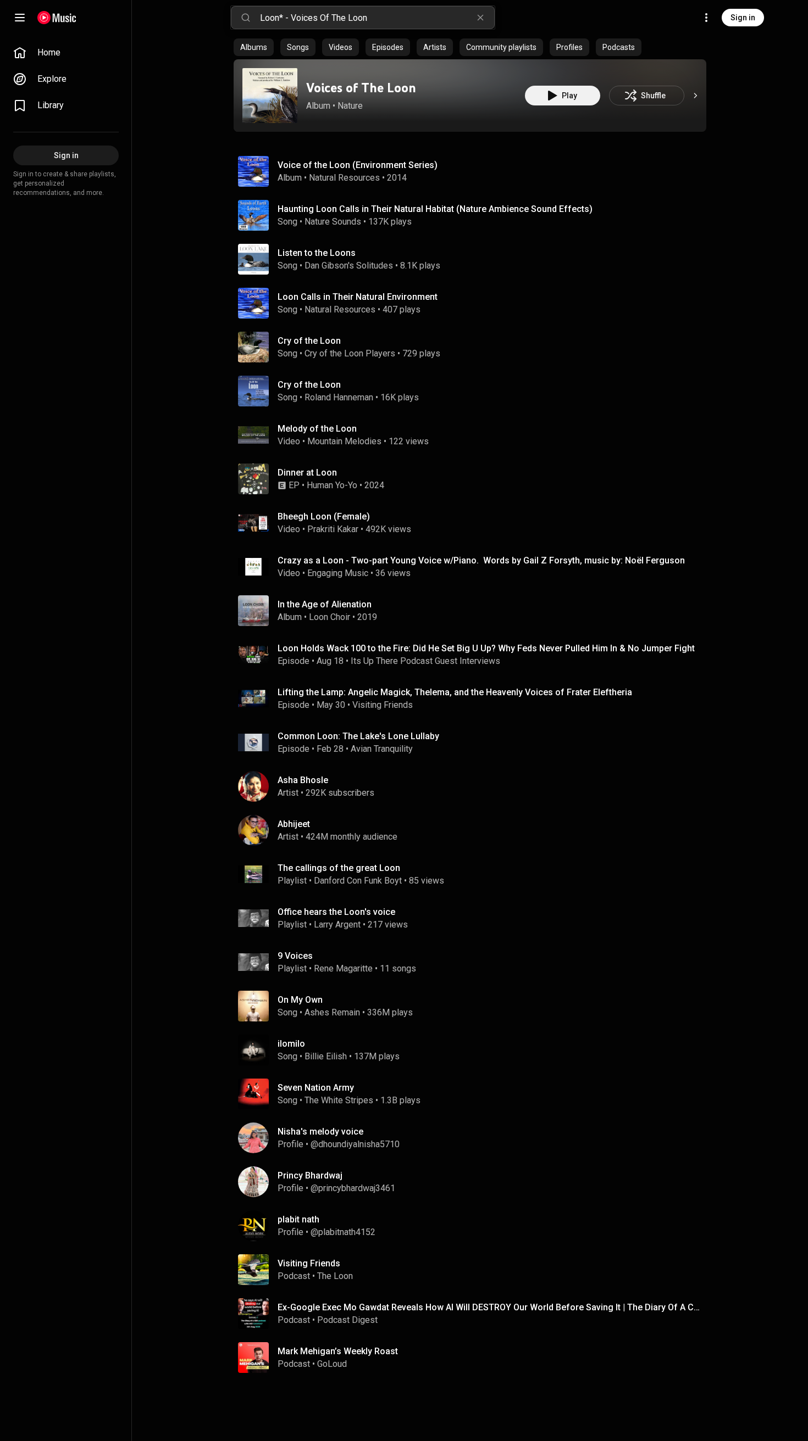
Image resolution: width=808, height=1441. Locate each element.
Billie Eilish (326, 1056)
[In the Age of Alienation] (474, 611)
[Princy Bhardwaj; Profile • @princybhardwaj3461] (474, 1182)
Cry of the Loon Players (350, 353)
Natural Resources (344, 177)
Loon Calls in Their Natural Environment (358, 297)
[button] (269, 95)
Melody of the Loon (317, 428)
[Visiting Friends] (474, 1270)
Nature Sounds (333, 221)
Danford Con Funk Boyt (358, 880)
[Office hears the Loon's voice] (474, 918)
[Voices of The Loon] (269, 95)
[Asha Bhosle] (474, 786)
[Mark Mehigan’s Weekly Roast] (474, 1357)
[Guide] (19, 17)
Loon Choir (329, 617)
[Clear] (480, 17)
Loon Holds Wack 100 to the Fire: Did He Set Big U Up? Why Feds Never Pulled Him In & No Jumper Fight (486, 648)
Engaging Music (337, 573)
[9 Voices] (474, 962)
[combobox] (377, 18)
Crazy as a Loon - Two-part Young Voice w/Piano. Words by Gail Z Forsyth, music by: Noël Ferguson (481, 560)
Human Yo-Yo (332, 485)
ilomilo (291, 1043)
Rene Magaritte (343, 968)
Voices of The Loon (361, 88)
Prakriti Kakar (332, 529)
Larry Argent (337, 924)
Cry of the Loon (309, 341)
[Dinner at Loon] (474, 479)
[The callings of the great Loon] (474, 874)
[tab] (254, 47)
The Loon (335, 1276)
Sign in (742, 17)
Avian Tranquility (382, 749)
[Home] (56, 17)
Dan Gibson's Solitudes (349, 265)
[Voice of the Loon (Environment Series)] (474, 171)
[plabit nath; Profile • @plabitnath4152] (474, 1226)
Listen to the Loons (317, 253)
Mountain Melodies (344, 441)
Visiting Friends (382, 705)
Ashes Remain (332, 1012)
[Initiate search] (245, 17)
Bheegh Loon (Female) (324, 516)
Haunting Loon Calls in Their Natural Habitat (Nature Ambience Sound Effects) (435, 209)
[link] (66, 53)
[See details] (695, 95)
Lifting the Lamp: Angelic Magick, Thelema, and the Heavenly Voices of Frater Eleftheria (455, 692)
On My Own (300, 1000)
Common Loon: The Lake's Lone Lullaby (358, 736)
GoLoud (332, 1364)
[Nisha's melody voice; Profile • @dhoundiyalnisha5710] (474, 1138)
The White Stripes (339, 1100)
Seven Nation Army (316, 1087)
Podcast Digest (347, 1320)
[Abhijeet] (474, 830)
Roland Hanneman (339, 397)
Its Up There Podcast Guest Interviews (425, 661)
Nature (350, 105)
